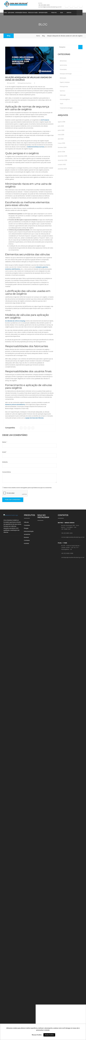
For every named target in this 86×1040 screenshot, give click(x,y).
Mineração (63, 78)
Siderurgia (63, 95)
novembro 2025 (62, 160)
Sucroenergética (65, 99)
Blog (61, 12)
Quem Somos (11, 12)
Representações (43, 12)
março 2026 (61, 143)
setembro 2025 (62, 169)
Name (4, 442)
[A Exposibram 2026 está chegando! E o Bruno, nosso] (40, 605)
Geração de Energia (65, 74)
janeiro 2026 (61, 152)
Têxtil (61, 104)
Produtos (54, 12)
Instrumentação (29, 531)
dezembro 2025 (62, 156)
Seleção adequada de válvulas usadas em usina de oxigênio (64, 36)
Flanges (26, 528)
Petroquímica (22, 83)
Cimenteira (63, 69)
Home (5, 12)
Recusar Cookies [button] (37, 1034)
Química (28, 83)
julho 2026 (61, 126)
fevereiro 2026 (62, 147)
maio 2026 (61, 134)
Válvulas (26, 522)
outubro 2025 (62, 164)
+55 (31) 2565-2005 (44, 5)
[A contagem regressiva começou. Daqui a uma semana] (40, 897)
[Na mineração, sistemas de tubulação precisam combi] (52, 909)
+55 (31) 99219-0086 (67, 553)
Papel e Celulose (65, 82)
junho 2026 (61, 130)
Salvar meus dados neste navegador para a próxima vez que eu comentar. (28, 487)
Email (4, 452)
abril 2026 (60, 139)
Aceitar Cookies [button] (49, 1034)
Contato (69, 12)
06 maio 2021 (11, 83)
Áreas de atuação (33, 12)
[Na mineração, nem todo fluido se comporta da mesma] (52, 659)
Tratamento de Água (66, 108)
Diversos (26, 537)
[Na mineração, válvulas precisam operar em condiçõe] (46, 909)
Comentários (6, 472)
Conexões (27, 525)
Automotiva (63, 65)
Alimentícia (63, 61)
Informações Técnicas (21, 12)
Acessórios (27, 534)
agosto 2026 (61, 122)
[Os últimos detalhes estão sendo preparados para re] (46, 644)
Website (5, 462)
